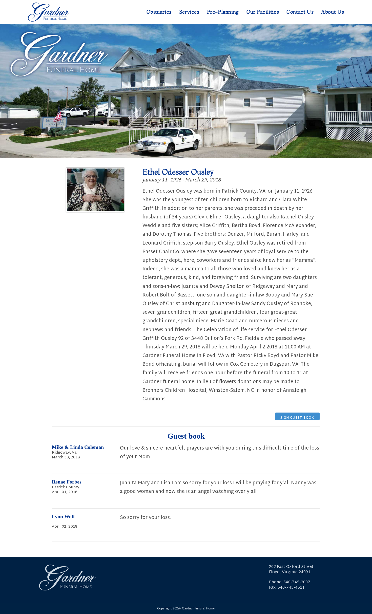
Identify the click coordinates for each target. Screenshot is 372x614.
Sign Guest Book (297, 417)
